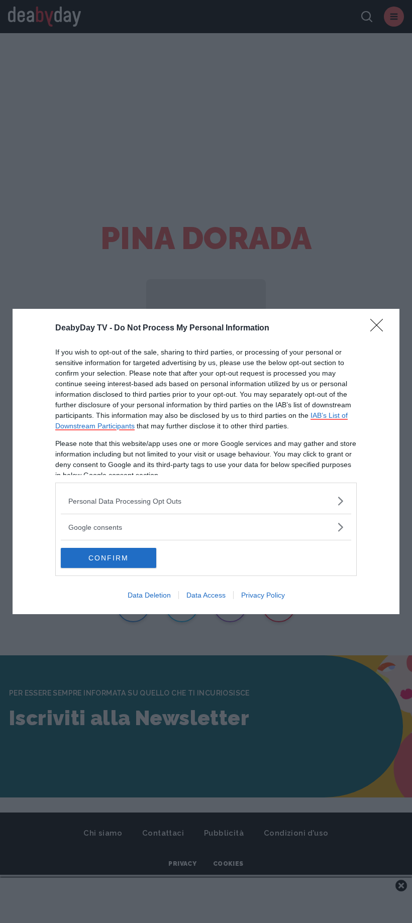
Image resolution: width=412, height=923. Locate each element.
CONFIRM (108, 558)
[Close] (379, 328)
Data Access (206, 595)
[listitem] (206, 501)
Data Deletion (149, 595)
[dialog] (206, 461)
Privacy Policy (263, 595)
